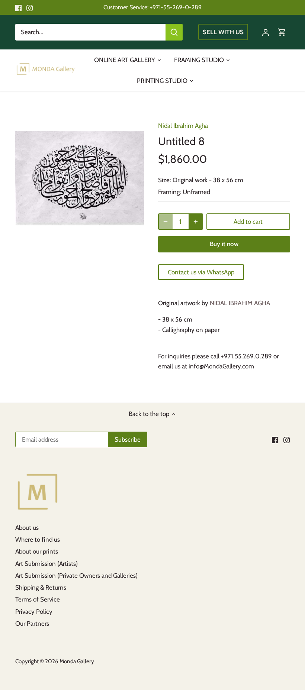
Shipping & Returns (40, 587)
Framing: (169, 192)
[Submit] (174, 32)
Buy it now (224, 244)
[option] (79, 177)
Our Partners (32, 623)
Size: (164, 180)
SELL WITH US (223, 32)
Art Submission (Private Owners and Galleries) (76, 575)
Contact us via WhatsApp (201, 272)
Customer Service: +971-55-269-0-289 (152, 7)
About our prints (36, 551)
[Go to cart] (281, 32)
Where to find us (37, 539)
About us (27, 527)
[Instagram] (29, 7)
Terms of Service (37, 599)
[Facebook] (18, 7)
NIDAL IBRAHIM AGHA (240, 303)
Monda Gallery (77, 661)
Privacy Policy (33, 611)
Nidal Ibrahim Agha (183, 125)
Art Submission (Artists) (46, 563)
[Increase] (196, 221)
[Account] (265, 32)
